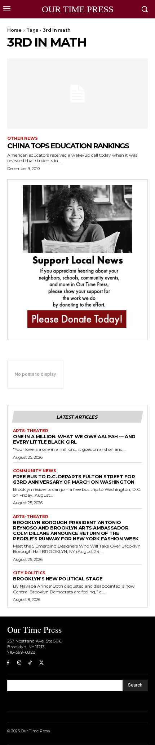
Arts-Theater (30, 430)
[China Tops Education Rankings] (77, 93)
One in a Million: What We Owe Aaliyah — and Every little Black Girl (74, 439)
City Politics (29, 573)
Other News (22, 138)
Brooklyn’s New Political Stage (57, 578)
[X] (41, 663)
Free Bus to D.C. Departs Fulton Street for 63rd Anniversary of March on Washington (74, 479)
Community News (34, 471)
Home (14, 30)
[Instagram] (19, 663)
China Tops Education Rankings (68, 145)
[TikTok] (30, 663)
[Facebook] (8, 663)
